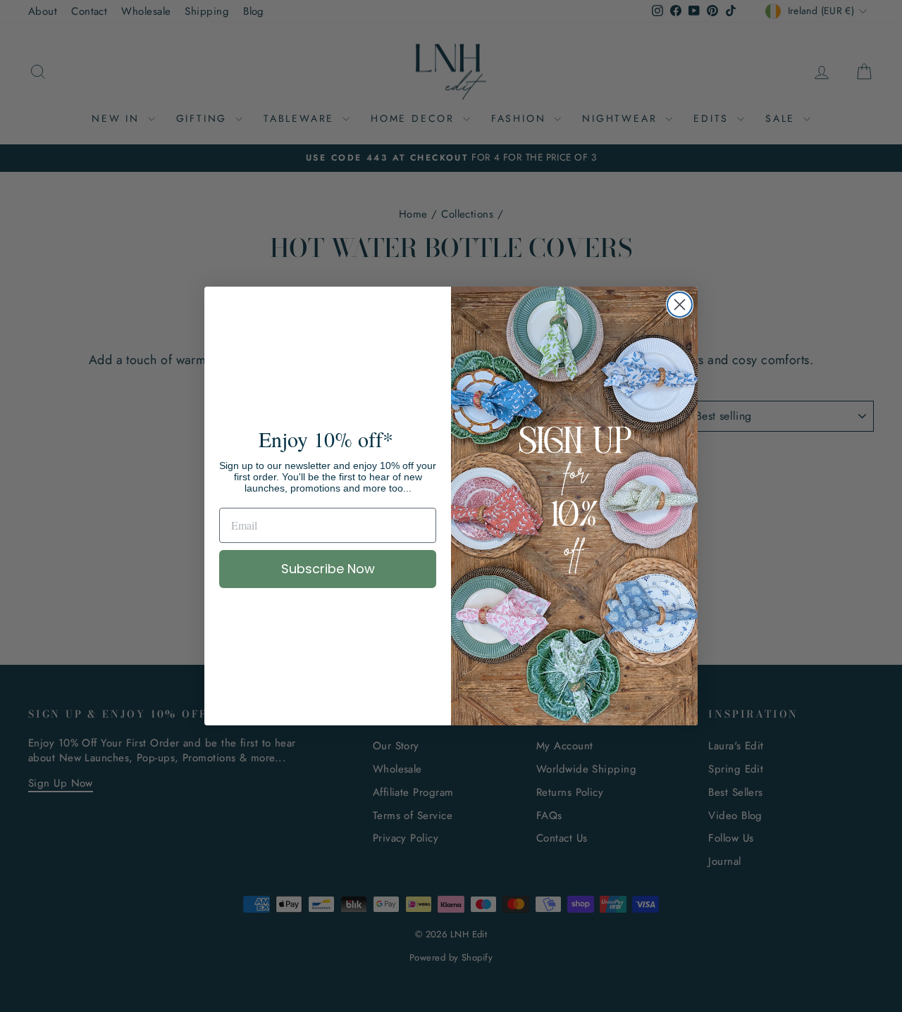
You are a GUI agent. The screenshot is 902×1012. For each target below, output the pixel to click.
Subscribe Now (328, 568)
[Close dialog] (679, 304)
